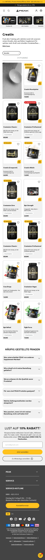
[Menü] (4, 10)
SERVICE (10, 481)
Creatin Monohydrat (31, 89)
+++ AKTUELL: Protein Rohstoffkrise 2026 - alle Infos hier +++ (22, 2)
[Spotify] (29, 519)
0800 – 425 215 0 (12, 494)
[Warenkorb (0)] (41, 10)
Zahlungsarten (17, 541)
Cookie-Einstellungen (16, 544)
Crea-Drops (7, 287)
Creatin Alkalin (29, 168)
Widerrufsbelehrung (32, 537)
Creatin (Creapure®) (10, 168)
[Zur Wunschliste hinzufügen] (39, 66)
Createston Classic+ (10, 127)
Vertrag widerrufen (29, 544)
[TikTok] (24, 519)
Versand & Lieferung (28, 541)
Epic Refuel (7, 327)
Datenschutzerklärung (19, 537)
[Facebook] (11, 519)
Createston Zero (9, 205)
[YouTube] (20, 519)
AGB (10, 541)
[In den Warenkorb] (40, 83)
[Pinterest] (33, 519)
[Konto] (36, 10)
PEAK (8, 472)
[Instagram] (15, 519)
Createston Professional (32, 127)
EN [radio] (12, 514)
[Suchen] (8, 10)
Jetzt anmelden (22, 452)
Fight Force (28, 327)
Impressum (8, 537)
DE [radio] (8, 514)
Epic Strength (28, 205)
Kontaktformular (22, 505)
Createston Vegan (30, 287)
